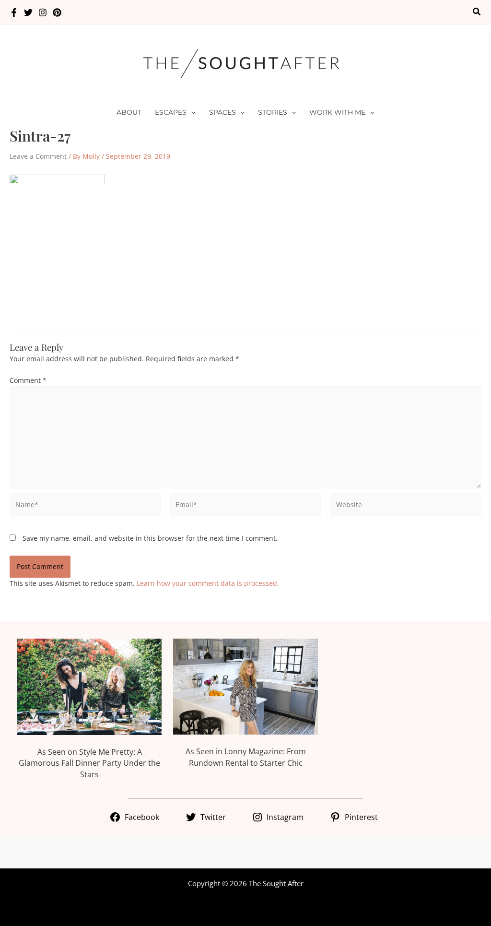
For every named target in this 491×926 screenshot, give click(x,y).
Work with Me (337, 112)
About (129, 112)
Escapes (171, 112)
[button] (477, 12)
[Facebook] (14, 12)
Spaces (222, 112)
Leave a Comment (38, 156)
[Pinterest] (57, 12)
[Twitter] (28, 12)
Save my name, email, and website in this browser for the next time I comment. (150, 538)
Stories (272, 112)
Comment (28, 380)
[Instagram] (42, 12)
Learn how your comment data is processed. (208, 583)
